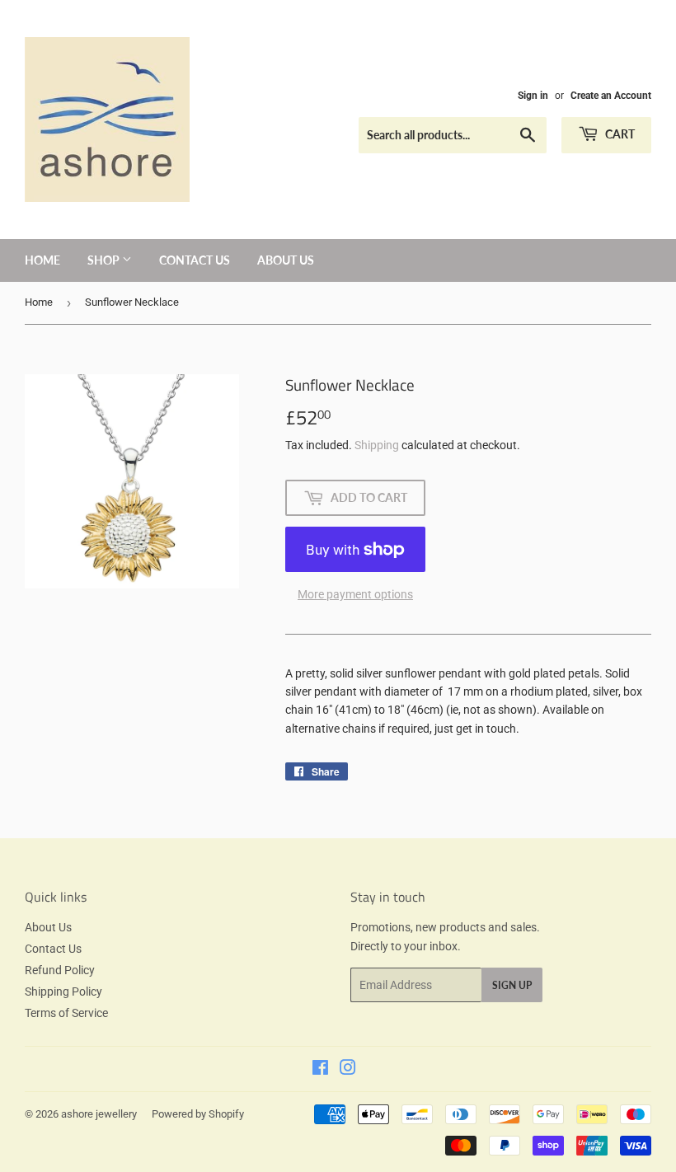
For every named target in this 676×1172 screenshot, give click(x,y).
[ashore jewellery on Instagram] (348, 1069)
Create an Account (610, 95)
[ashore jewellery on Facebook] (320, 1069)
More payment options (355, 594)
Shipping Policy (63, 991)
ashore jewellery (99, 1114)
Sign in (533, 95)
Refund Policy (60, 970)
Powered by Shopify (198, 1114)
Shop (104, 260)
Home (42, 260)
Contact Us (194, 260)
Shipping (376, 445)
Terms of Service (66, 1013)
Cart (619, 134)
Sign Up (512, 985)
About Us (285, 260)
